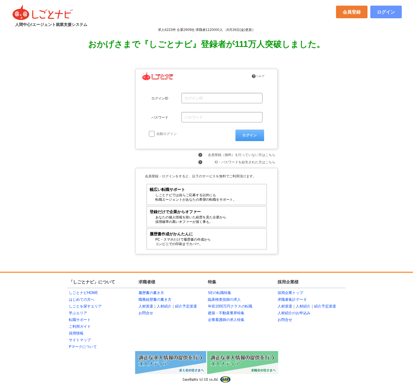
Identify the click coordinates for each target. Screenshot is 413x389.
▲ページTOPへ (331, 264)
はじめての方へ (81, 299)
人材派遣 (146, 306)
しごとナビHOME (83, 293)
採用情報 (76, 333)
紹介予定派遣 (186, 306)
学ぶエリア (78, 313)
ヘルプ (257, 76)
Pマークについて (83, 347)
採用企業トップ (290, 293)
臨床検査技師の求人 (224, 299)
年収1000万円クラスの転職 (230, 306)
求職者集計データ (292, 299)
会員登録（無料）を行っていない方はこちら (241, 155)
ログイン (386, 12)
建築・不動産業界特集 (226, 313)
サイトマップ (80, 340)
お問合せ (146, 313)
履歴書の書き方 (151, 293)
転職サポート (80, 320)
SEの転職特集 (219, 293)
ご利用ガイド (80, 326)
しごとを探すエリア (85, 306)
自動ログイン (166, 134)
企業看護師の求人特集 (226, 320)
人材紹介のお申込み (294, 313)
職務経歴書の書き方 (155, 299)
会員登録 (352, 12)
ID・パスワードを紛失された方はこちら (245, 162)
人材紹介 (164, 306)
